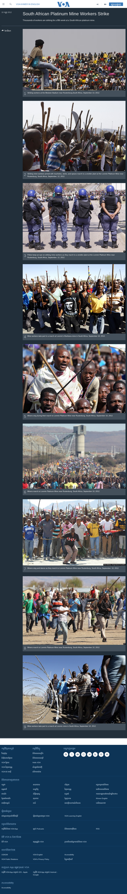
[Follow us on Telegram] (89, 754)
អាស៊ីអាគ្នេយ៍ (5, 803)
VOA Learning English (73, 816)
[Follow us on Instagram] (83, 754)
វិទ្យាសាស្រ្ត (67, 789)
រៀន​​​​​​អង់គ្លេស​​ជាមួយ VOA (41, 816)
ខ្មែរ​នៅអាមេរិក (6, 798)
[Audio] (98, 4)
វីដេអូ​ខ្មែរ (4, 753)
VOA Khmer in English (28, 4)
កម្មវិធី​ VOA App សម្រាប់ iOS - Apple (14, 872)
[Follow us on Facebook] (66, 754)
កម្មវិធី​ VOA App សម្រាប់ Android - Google (45, 873)
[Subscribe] (107, 754)
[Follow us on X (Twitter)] (71, 754)
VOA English (38, 855)
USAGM (4, 855)
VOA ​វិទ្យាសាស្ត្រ (6, 767)
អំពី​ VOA (4, 842)
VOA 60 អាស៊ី (6, 772)
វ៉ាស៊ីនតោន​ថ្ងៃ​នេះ (6, 758)
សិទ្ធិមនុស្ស (36, 794)
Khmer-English (102, 798)
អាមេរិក (3, 794)
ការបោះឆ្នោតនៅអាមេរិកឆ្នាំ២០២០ (107, 794)
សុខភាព (35, 798)
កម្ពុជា (3, 785)
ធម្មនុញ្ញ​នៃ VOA (38, 842)
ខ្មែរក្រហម (67, 798)
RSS (97, 829)
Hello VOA (36, 762)
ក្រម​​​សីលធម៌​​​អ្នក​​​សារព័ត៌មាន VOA (75, 842)
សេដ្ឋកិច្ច (35, 789)
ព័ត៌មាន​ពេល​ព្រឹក (37, 753)
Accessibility (69, 855)
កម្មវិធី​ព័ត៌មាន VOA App (9, 829)
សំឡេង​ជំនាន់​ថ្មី (37, 767)
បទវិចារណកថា (101, 803)
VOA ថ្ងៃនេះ (5, 762)
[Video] (105, 4)
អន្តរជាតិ (4, 789)
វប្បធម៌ (66, 794)
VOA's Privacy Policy (41, 859)
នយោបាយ (36, 785)
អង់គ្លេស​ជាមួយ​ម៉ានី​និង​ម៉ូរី (9, 816)
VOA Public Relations (9, 859)
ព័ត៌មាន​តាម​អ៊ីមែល (70, 829)
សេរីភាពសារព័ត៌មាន (102, 789)
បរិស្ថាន (66, 785)
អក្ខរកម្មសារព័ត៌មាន (102, 785)
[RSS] (95, 754)
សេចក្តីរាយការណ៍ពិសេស (72, 803)
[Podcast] (101, 754)
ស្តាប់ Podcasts (38, 829)
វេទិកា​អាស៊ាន (36, 772)
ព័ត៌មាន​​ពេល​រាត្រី (37, 758)
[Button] (6, 31)
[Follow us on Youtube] (77, 754)
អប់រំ (34, 803)
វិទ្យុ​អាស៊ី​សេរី (68, 859)
